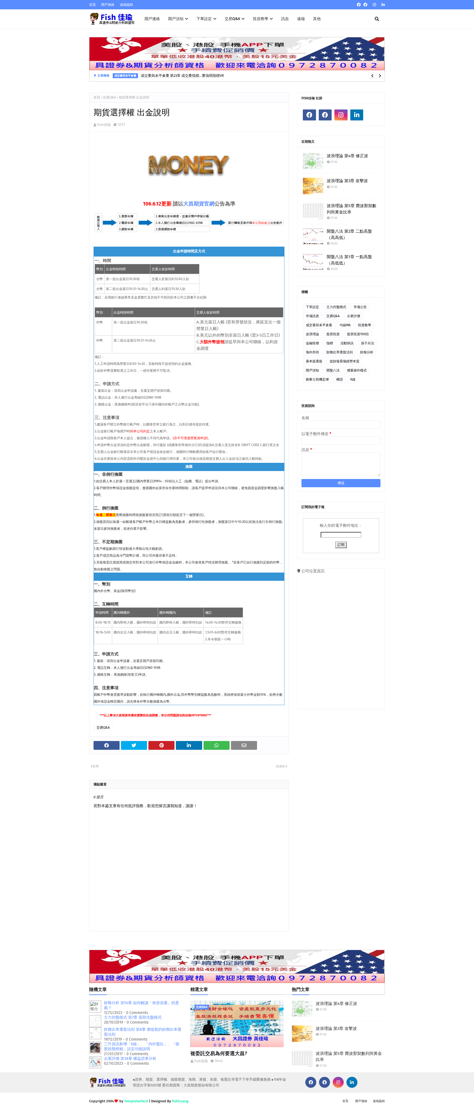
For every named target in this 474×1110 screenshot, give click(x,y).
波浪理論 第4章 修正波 (347, 155)
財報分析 (366, 352)
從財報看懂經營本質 (344, 361)
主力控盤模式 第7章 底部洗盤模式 (133, 1017)
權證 (339, 379)
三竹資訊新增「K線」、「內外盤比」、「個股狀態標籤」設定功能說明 (141, 1046)
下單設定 (312, 307)
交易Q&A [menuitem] (232, 18)
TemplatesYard (136, 1101)
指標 (329, 343)
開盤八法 (333, 370)
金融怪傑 (312, 343)
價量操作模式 (357, 370)
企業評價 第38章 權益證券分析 (130, 1058)
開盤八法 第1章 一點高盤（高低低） (349, 260)
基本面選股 (314, 361)
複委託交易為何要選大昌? (218, 1053)
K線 (353, 379)
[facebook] (359, 5)
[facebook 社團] (365, 5)
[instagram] (374, 5)
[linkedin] (382, 5)
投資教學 (364, 325)
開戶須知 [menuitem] (176, 18)
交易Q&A (109, 97)
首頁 (92, 5)
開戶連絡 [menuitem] (152, 18)
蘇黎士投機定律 (317, 379)
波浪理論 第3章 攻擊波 (347, 180)
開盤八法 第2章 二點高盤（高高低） (349, 234)
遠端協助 (126, 5)
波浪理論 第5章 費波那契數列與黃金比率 (351, 209)
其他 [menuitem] (317, 18)
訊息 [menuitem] (285, 18)
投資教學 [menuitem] (260, 18)
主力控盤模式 (336, 307)
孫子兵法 (367, 343)
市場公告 (360, 307)
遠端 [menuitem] (301, 18)
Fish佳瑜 (104, 125)
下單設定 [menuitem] (204, 18)
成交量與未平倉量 (319, 325)
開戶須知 (312, 370)
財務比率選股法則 (339, 352)
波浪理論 (312, 334)
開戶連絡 (107, 5)
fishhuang (180, 1101)
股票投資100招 (358, 334)
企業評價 (353, 316)
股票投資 (333, 334)
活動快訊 (347, 343)
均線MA (345, 325)
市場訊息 (312, 316)
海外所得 (312, 352)
